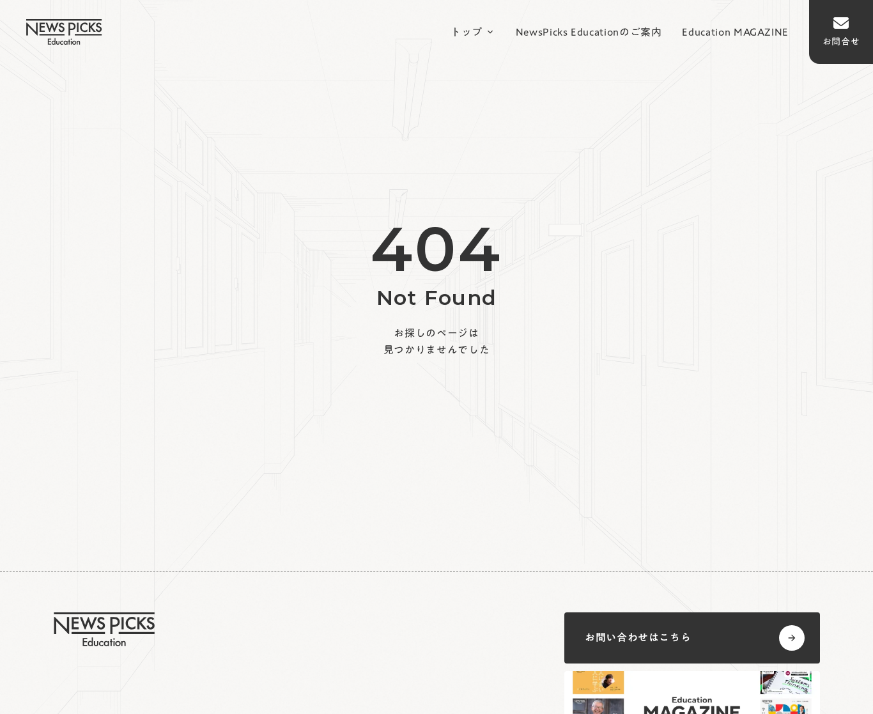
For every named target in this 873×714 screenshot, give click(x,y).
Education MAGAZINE (735, 32)
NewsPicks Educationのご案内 (589, 32)
